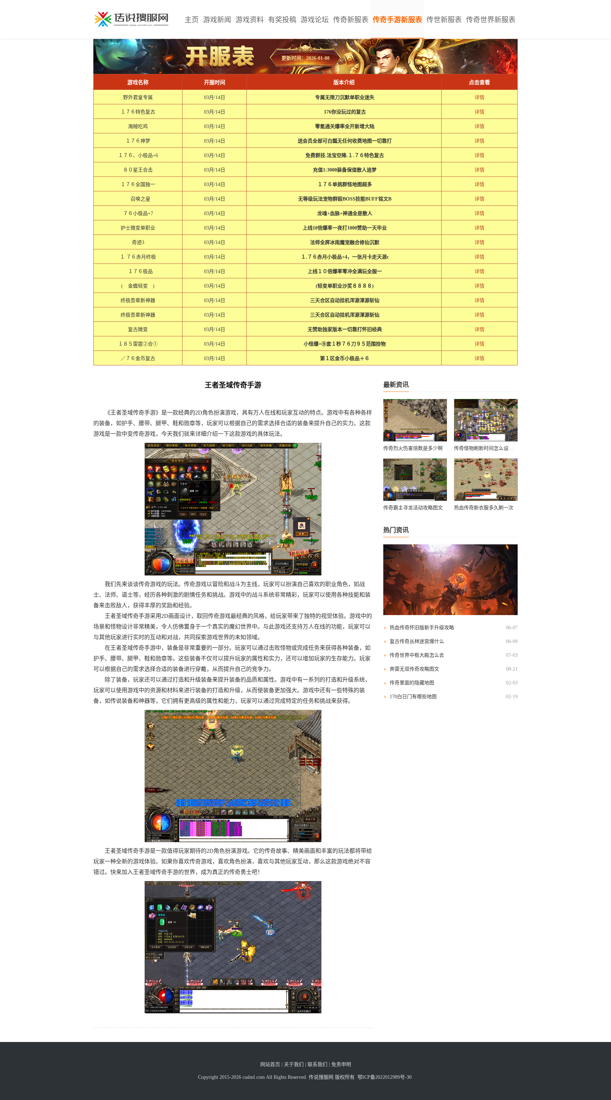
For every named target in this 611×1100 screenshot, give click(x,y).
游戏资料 (249, 20)
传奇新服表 (350, 20)
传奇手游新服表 (397, 20)
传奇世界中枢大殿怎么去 (417, 655)
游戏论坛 (315, 20)
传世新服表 (444, 20)
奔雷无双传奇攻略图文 (414, 669)
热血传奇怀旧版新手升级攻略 (422, 627)
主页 (192, 20)
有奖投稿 (282, 20)
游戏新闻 (217, 20)
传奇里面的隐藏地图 (412, 682)
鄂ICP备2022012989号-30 (384, 1077)
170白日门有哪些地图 (413, 696)
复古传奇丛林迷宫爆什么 (417, 641)
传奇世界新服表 (491, 20)
